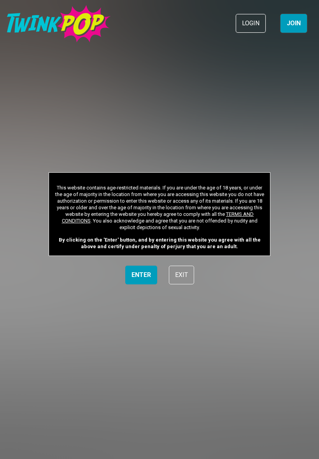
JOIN (294, 23)
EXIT (181, 275)
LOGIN (250, 23)
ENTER (141, 275)
